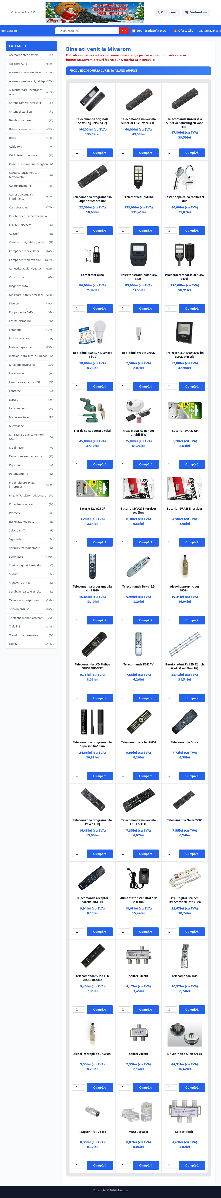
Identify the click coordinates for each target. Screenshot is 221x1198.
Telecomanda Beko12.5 (138, 586)
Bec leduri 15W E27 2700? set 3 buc (92, 355)
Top (2, 31)
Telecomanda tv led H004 (138, 742)
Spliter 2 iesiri (138, 1054)
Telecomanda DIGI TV (138, 664)
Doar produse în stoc (151, 31)
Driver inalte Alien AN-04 (184, 1054)
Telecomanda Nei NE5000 (184, 820)
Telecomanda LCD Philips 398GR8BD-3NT (92, 666)
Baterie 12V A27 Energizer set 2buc (138, 510)
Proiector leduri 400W (138, 197)
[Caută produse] (124, 30)
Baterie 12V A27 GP (185, 431)
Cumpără (99, 152)
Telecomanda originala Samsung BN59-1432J (92, 121)
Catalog (12, 31)
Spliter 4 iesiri (184, 1132)
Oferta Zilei (184, 31)
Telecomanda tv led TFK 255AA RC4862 (92, 978)
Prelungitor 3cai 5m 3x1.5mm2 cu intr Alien (185, 900)
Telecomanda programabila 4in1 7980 (92, 588)
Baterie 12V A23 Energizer (184, 509)
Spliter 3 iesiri (138, 976)
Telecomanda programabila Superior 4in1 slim (92, 744)
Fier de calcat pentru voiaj (92, 431)
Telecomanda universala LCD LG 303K (138, 822)
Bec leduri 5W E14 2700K (138, 353)
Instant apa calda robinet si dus (184, 199)
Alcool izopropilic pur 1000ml (184, 588)
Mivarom (122, 1190)
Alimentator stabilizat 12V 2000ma (138, 900)
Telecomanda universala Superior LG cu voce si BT (138, 121)
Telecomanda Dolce (185, 742)
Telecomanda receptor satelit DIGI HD (92, 900)
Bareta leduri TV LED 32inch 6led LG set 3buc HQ (184, 666)
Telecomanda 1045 (184, 976)
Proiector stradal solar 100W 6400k (184, 277)
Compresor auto (92, 275)
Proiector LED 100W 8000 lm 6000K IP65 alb (185, 355)
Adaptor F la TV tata (92, 1132)
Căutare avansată (210, 31)
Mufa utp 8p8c (138, 1132)
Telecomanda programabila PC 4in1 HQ (92, 822)
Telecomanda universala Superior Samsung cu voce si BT (184, 123)
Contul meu (169, 12)
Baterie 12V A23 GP (92, 509)
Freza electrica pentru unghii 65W (138, 433)
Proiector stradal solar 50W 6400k (138, 277)
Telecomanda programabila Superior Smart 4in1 (92, 199)
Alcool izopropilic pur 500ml (92, 1054)
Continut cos (198, 12)
